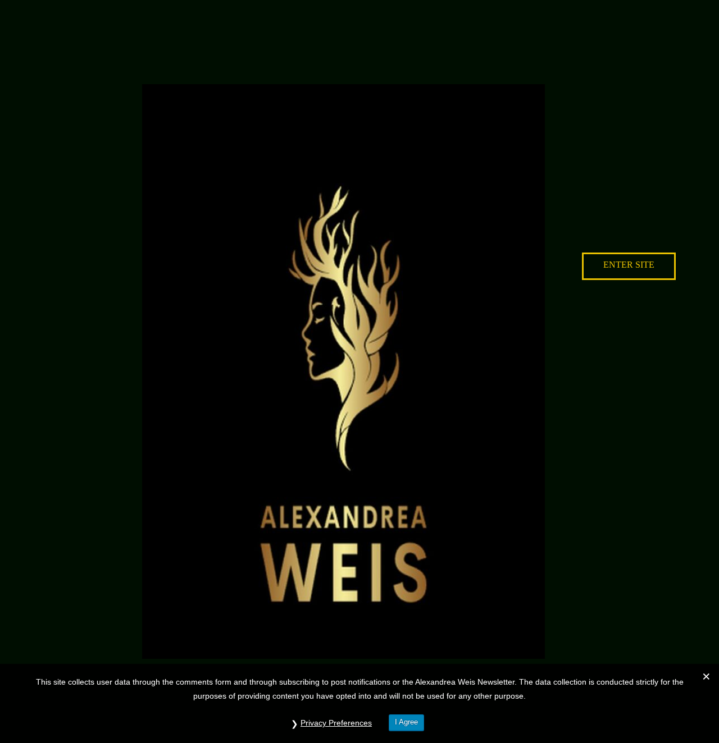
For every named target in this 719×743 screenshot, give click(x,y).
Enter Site (628, 264)
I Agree (406, 722)
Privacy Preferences (336, 722)
